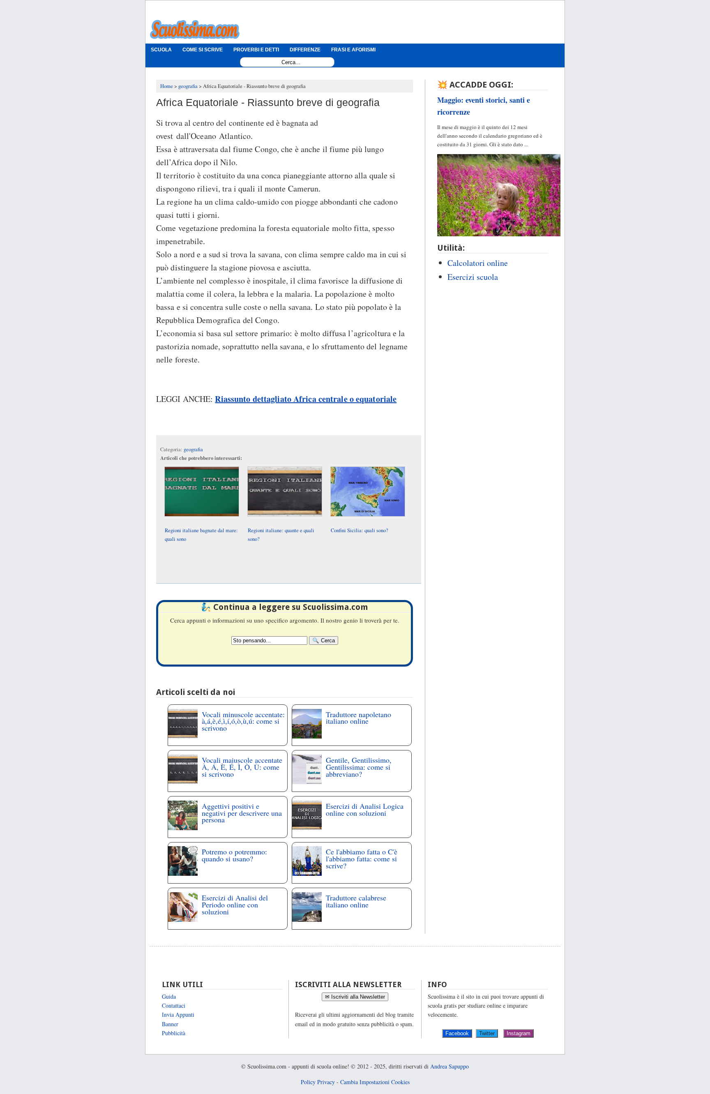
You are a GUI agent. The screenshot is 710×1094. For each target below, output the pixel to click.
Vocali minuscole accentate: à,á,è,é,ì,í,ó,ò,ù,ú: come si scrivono (243, 721)
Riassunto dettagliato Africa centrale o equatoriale (305, 399)
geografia (193, 449)
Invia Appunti (178, 1014)
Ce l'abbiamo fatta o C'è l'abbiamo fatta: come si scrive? (361, 858)
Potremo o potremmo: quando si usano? (234, 855)
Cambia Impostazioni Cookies (375, 1082)
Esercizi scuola (472, 276)
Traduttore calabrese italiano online (356, 901)
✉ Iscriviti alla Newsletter (355, 997)
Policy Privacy (318, 1082)
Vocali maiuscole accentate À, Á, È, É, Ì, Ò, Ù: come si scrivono (242, 767)
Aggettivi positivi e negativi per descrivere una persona (242, 813)
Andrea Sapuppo (449, 1066)
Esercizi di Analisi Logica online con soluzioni (364, 809)
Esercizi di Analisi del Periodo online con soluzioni (235, 904)
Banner (170, 1024)
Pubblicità (173, 1033)
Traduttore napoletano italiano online (358, 717)
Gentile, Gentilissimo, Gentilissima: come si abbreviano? (359, 767)
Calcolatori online (477, 262)
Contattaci (173, 1005)
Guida (169, 996)
